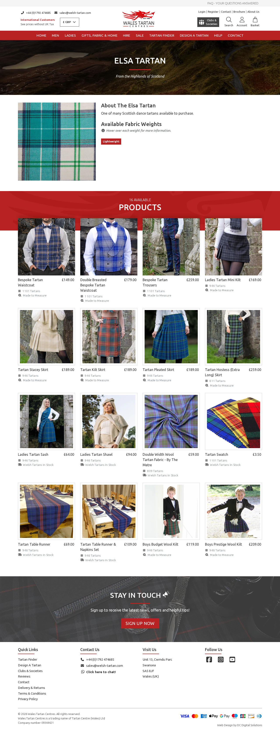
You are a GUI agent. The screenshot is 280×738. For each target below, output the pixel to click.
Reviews (24, 676)
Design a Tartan (194, 35)
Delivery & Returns (31, 688)
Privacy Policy (28, 699)
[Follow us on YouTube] (232, 660)
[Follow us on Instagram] (221, 660)
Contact (226, 11)
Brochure (239, 11)
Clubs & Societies (30, 671)
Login (201, 11)
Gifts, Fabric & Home (99, 35)
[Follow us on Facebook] (209, 660)
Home (41, 35)
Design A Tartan (29, 665)
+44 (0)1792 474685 (38, 12)
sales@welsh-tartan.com (75, 12)
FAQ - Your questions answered (140, 3)
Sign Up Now (140, 623)
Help (218, 35)
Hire (126, 35)
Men (55, 35)
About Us (253, 11)
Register (213, 11)
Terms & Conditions (32, 693)
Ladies (70, 35)
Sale (140, 35)
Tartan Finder (161, 35)
